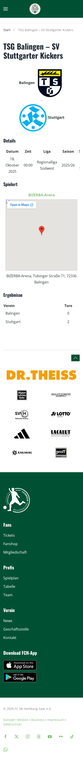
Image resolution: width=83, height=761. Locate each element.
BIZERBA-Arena (41, 195)
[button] (5, 9)
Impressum (55, 720)
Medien (23, 720)
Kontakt (9, 720)
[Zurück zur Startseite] (35, 9)
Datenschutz (12, 724)
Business (37, 720)
